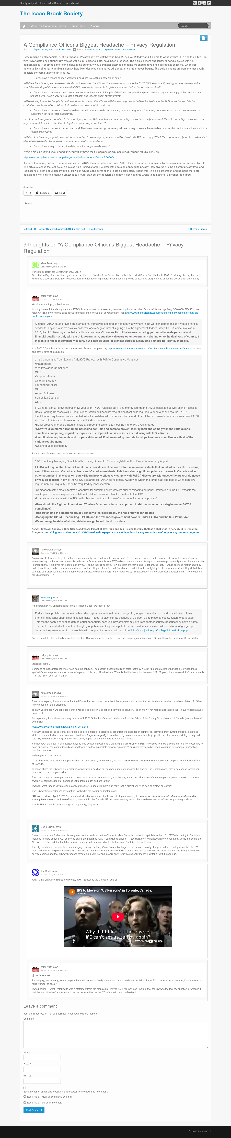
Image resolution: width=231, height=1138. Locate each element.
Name (27, 1052)
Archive (95, 26)
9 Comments (129, 49)
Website (28, 1076)
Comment (30, 1018)
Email (27, 1064)
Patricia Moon (65, 49)
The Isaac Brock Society (51, 13)
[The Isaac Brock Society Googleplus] (195, 3)
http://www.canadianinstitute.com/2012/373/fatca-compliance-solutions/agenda (150, 348)
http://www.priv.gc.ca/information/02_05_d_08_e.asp (60, 726)
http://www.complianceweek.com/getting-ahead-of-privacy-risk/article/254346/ (69, 157)
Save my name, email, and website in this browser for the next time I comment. (66, 1091)
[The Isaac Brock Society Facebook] (200, 3)
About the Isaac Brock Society (48, 26)
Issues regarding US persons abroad (103, 49)
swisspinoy (46, 597)
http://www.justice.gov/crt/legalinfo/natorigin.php (159, 630)
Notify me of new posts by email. (44, 1102)
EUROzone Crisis (196, 229)
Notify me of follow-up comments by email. (50, 1096)
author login (79, 26)
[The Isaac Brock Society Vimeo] (204, 3)
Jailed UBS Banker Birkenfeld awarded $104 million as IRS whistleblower (64, 229)
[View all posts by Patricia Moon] (74, 49)
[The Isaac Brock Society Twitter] (209, 3)
